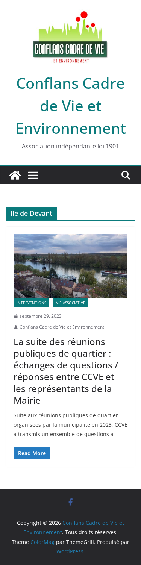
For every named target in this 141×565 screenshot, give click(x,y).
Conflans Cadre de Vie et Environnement (70, 105)
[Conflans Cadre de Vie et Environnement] (15, 175)
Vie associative (70, 302)
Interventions (31, 302)
